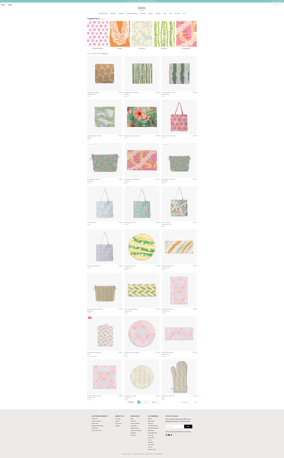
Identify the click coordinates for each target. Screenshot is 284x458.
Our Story (117, 418)
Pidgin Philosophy (152, 433)
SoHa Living (151, 437)
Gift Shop (158, 13)
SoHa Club (133, 435)
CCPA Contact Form (97, 430)
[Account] (281, 4)
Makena (150, 418)
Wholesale (133, 433)
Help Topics (95, 428)
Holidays (151, 13)
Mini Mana (150, 442)
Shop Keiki (177, 13)
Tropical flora (104, 53)
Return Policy (95, 423)
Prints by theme (95, 53)
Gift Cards (133, 421)
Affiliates (117, 425)
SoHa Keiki (150, 435)
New (170, 13)
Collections (143, 13)
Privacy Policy (148, 453)
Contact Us (94, 418)
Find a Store (118, 423)
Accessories (113, 13)
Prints (164, 13)
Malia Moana (151, 430)
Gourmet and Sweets (132, 13)
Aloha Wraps (151, 421)
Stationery (121, 13)
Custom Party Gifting (136, 430)
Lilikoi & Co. (151, 423)
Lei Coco (150, 447)
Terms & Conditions (138, 453)
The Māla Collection (153, 425)
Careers (117, 421)
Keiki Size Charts (135, 428)
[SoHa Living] (141, 8)
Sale (184, 13)
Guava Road (151, 444)
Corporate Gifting (135, 423)
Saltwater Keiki (152, 449)
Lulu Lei (150, 440)
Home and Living (103, 13)
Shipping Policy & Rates (98, 425)
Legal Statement (158, 453)
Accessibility (134, 425)
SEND (188, 426)
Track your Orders (96, 421)
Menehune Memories (153, 428)
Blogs (132, 418)
